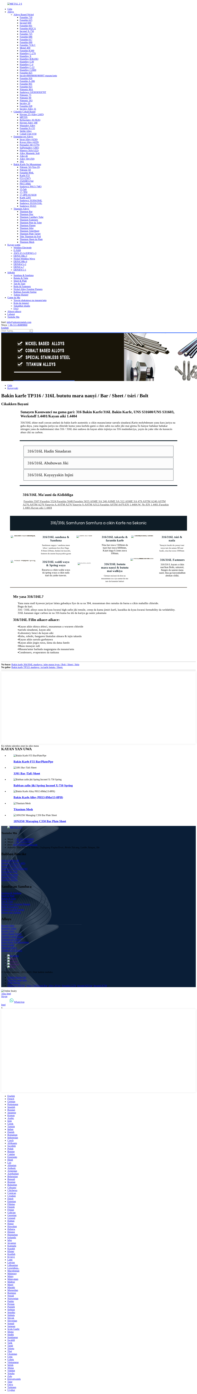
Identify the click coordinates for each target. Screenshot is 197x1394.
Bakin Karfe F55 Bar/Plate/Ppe (33, 761)
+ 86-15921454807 (23, 842)
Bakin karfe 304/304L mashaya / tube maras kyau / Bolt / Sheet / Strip (45, 664)
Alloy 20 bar (54, 985)
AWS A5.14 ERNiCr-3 (25, 253)
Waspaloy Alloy (27, 125)
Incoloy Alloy (8, 931)
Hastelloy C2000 (28, 70)
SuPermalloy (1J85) (29, 147)
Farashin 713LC (28, 45)
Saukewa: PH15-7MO (31, 186)
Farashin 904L (27, 172)
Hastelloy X (25, 56)
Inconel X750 (100, 985)
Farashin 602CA (28, 28)
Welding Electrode (23, 247)
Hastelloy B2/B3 (9, 880)
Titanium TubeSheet (29, 231)
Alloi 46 (24, 156)
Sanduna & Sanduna (24, 275)
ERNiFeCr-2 (20, 264)
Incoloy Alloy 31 (28, 109)
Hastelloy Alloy (8, 928)
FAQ (16, 308)
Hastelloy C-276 (28, 53)
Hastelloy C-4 (26, 64)
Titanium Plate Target (30, 233)
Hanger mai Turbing (11, 912)
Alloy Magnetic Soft (30, 153)
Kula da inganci (21, 303)
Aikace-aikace (14, 311)
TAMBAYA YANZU (11, 950)
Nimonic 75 (25, 95)
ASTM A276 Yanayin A (43, 504)
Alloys (10, 11)
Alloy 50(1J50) (27, 159)
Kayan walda (13, 245)
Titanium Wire (27, 228)
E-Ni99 (17, 250)
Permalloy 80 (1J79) (29, 145)
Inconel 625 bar (84, 985)
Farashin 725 (26, 34)
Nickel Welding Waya (24, 258)
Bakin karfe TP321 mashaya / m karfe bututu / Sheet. (37, 667)
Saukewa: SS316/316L (31, 203)
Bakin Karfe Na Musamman (27, 164)
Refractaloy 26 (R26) (30, 120)
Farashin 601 (26, 25)
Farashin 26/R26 (9, 877)
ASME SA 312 (116, 501)
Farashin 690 (26, 42)
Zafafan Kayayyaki (16, 977)
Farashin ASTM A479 (112, 504)
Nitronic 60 (25, 170)
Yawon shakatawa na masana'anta (30, 300)
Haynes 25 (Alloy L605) (32, 114)
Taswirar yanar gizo (17, 980)
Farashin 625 (26, 20)
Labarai (11, 314)
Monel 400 (25, 48)
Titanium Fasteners (29, 220)
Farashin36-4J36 (9, 871)
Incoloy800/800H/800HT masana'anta (38, 75)
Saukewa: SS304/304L (31, 200)
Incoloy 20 (25, 103)
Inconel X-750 (27, 31)
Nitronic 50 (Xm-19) (30, 167)
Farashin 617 (26, 39)
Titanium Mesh (27, 242)
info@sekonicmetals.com (19, 322)
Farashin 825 (26, 73)
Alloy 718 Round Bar (36, 985)
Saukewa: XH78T (16, 985)
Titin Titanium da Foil (30, 236)
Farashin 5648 (65, 501)
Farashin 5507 (31, 501)
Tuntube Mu (13, 317)
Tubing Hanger (21, 294)
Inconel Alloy (7, 925)
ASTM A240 (150, 501)
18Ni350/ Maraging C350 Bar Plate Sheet (40, 821)
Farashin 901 (26, 84)
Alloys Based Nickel (24, 14)
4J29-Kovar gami (9, 874)
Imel (3, 1004)
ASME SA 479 (133, 501)
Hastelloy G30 (27, 61)
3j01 (22, 161)
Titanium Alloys (21, 208)
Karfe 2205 (25, 197)
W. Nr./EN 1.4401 (148, 504)
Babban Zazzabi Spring (25, 292)
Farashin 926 (26, 78)
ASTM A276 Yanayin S (70, 504)
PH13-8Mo (25, 183)
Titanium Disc (26, 214)
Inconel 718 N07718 (11, 866)
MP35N (24, 117)
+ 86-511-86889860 (17, 325)
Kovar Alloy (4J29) (29, 142)
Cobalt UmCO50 (28, 134)
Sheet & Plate (20, 281)
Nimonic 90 (25, 97)
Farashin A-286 (27, 81)
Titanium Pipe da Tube (31, 222)
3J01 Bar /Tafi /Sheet (27, 773)
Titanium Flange (28, 225)
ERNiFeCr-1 (20, 269)
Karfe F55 (25, 175)
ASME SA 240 (98, 501)
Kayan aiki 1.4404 (41, 507)
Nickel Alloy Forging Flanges (28, 289)
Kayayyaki (12, 388)
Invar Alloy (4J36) (29, 139)
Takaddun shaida (22, 306)
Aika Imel (6, 993)
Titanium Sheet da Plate (31, 239)
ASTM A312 (91, 504)
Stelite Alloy (26, 131)
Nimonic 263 (26, 100)
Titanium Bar (26, 211)
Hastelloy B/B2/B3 (29, 59)
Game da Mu (13, 297)
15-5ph (23, 189)
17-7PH (23, 192)
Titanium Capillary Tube (31, 217)
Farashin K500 (27, 50)
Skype (4, 996)
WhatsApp (19, 1002)
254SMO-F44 (26, 181)
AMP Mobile (13, 983)
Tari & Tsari (19, 283)
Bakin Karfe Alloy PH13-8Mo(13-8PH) (38, 797)
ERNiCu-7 (19, 267)
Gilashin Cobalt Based (24, 111)
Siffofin (11, 272)
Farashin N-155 (27, 128)
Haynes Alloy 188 (28, 122)
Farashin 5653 (81, 501)
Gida (9, 9)
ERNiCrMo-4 (20, 261)
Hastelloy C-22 (27, 67)
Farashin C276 (69, 985)
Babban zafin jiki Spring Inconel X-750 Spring (43, 785)
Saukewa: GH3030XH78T (33, 92)
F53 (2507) (25, 178)
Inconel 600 (25, 23)
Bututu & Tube (21, 278)
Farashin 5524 (48, 501)
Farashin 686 (26, 36)
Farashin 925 (26, 86)
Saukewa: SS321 (28, 206)
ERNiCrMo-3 (20, 256)
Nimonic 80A (26, 89)
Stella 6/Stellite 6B (10, 860)
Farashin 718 (26, 17)
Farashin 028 (26, 106)
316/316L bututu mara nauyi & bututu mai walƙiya (115, 568)
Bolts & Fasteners (22, 286)
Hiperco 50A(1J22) (29, 150)
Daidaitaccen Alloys (23, 136)
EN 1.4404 (131, 504)
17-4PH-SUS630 (28, 195)
